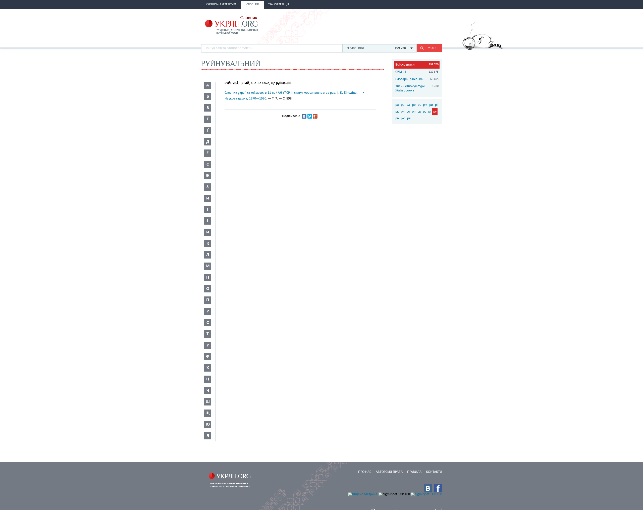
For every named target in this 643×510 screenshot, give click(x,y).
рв (402, 105)
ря (409, 118)
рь (397, 118)
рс (424, 112)
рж (425, 105)
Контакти (434, 472)
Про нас (364, 472)
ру (435, 112)
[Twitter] (309, 116)
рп (413, 112)
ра (397, 105)
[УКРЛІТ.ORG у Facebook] (438, 488)
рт (429, 112)
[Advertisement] (383, 24)
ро (408, 112)
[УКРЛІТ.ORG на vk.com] (428, 488)
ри (431, 105)
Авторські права (389, 472)
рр (419, 112)
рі (436, 105)
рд (408, 105)
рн (402, 112)
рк (397, 112)
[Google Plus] (315, 116)
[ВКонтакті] (304, 116)
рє (419, 105)
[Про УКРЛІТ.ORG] (483, 49)
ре (414, 105)
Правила (414, 472)
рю (403, 118)
